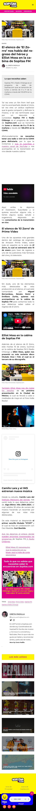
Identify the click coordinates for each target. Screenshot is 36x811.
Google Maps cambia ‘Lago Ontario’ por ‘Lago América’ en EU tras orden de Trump (17, 767)
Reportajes (9, 11)
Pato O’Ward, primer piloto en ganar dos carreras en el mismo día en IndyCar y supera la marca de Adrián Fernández (17, 748)
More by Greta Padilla (17, 642)
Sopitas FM (28, 601)
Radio (4, 43)
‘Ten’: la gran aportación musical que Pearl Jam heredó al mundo (18, 675)
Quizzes (19, 11)
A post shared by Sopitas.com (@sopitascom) (18, 480)
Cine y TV (5, 691)
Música (5, 673)
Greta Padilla (14, 65)
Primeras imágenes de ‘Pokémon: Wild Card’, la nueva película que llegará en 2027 (17, 693)
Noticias (5, 728)
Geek (4, 709)
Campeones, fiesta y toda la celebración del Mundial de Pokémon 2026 (17, 712)
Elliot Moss (11, 601)
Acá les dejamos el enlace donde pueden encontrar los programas (18, 536)
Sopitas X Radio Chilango (10, 604)
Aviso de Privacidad (8, 788)
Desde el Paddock (8, 745)
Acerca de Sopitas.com (24, 788)
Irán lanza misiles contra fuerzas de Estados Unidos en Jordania (17, 730)
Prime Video (20, 601)
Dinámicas (28, 11)
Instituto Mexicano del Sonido (16, 500)
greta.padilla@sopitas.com (20, 617)
